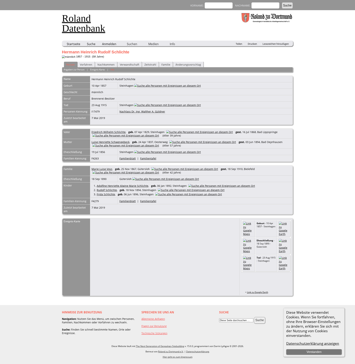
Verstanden (314, 351)
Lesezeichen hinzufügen (276, 43)
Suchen (132, 44)
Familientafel (148, 158)
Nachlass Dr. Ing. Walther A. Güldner (142, 111)
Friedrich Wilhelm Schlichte (109, 132)
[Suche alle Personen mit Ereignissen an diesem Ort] (167, 85)
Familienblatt (127, 158)
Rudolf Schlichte (107, 190)
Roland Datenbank (83, 23)
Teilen (239, 43)
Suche (91, 44)
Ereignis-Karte (97, 69)
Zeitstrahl (150, 64)
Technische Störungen (154, 333)
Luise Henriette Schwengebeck (110, 142)
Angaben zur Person (74, 69)
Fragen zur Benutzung (154, 326)
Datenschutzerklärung (197, 351)
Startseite (73, 44)
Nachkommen (106, 64)
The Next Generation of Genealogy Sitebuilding (160, 346)
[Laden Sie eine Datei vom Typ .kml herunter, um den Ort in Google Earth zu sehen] (284, 234)
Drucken (252, 43)
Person (70, 64)
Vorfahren (86, 64)
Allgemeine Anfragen (153, 319)
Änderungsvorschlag (188, 64)
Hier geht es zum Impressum (177, 356)
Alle (112, 69)
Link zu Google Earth (257, 292)
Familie (165, 64)
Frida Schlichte (106, 194)
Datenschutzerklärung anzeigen (312, 343)
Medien (153, 44)
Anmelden (109, 44)
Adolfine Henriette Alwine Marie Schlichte (122, 186)
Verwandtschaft (129, 64)
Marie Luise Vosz (102, 169)
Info (172, 44)
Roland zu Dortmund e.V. (170, 351)
